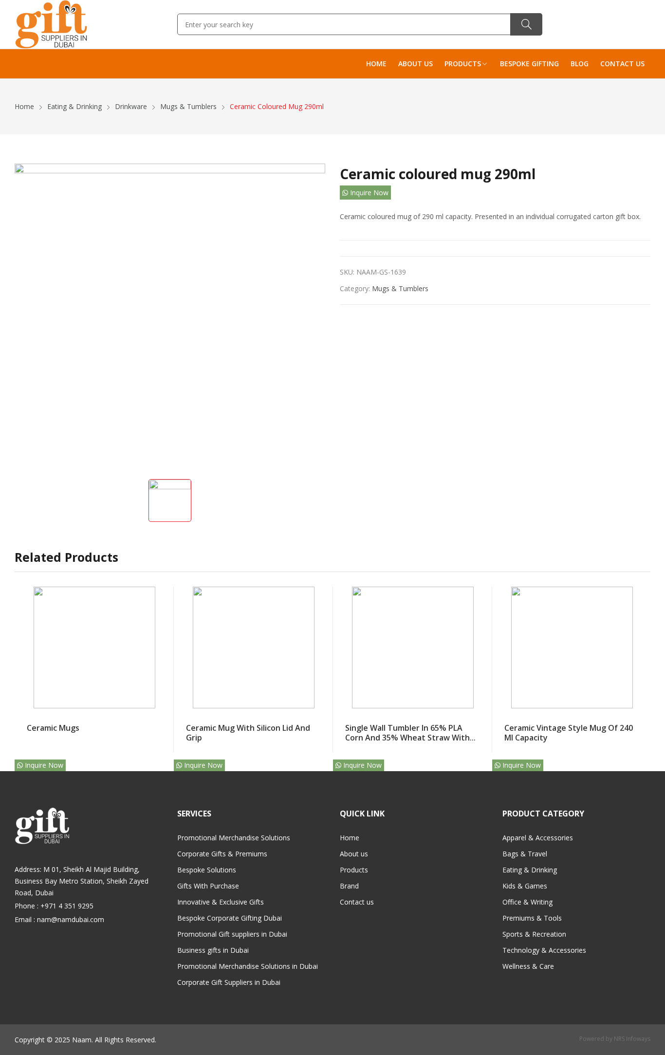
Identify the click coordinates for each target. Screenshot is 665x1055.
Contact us (357, 902)
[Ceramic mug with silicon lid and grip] (253, 647)
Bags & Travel (524, 853)
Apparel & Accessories (537, 837)
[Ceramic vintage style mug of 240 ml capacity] (572, 647)
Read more (161, 723)
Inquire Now (368, 192)
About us (354, 853)
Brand (349, 885)
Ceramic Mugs (53, 727)
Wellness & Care (528, 966)
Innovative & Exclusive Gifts (220, 902)
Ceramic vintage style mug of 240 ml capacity (568, 732)
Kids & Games (524, 885)
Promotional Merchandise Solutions (233, 837)
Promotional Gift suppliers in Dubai (232, 934)
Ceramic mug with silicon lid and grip (248, 732)
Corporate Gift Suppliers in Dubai (228, 982)
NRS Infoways (632, 1039)
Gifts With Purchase (208, 885)
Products (354, 869)
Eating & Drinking (529, 869)
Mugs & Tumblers (400, 288)
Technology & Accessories (544, 950)
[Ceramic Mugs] (94, 647)
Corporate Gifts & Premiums (222, 853)
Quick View (161, 596)
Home (349, 837)
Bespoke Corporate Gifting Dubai (229, 918)
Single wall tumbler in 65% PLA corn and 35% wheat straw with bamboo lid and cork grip (407, 737)
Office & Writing (527, 902)
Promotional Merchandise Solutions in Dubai (247, 966)
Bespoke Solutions (206, 869)
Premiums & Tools (532, 918)
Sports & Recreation (534, 934)
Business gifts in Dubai (213, 950)
